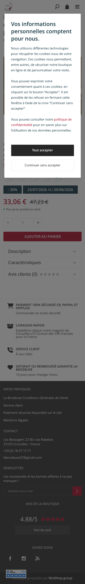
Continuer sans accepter (42, 165)
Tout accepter (42, 150)
